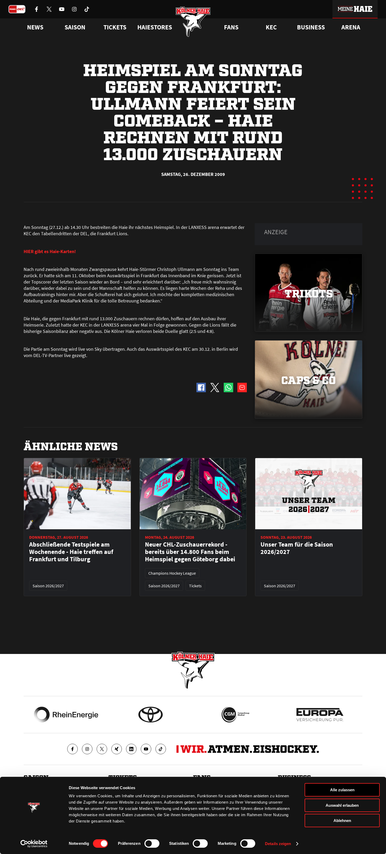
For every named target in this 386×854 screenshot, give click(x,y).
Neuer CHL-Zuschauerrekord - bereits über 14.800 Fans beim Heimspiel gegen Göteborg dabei (190, 552)
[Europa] (320, 714)
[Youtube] (146, 749)
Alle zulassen (342, 790)
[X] (102, 749)
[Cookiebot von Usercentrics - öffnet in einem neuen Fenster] (34, 844)
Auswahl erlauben (342, 805)
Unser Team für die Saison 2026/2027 (296, 548)
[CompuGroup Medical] (235, 714)
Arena (350, 27)
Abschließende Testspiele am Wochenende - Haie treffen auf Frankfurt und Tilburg (71, 552)
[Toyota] (150, 714)
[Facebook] (72, 749)
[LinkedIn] (131, 749)
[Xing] (116, 749)
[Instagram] (87, 749)
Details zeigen (278, 843)
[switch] (151, 843)
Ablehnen (342, 820)
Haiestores (154, 27)
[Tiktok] (160, 749)
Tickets (114, 27)
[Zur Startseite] (193, 21)
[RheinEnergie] (66, 714)
